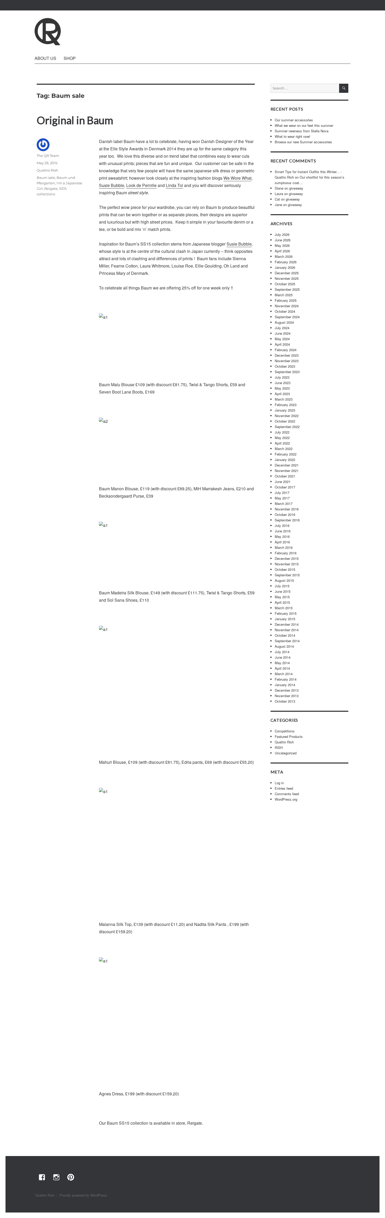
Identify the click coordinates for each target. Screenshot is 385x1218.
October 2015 (285, 569)
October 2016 (285, 514)
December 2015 (287, 558)
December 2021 (287, 465)
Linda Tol (174, 185)
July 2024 (282, 327)
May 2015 (282, 596)
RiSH (279, 747)
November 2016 (287, 508)
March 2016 (284, 547)
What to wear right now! (292, 136)
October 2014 (285, 635)
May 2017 (282, 498)
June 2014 (282, 657)
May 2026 (282, 245)
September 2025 (287, 289)
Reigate (51, 188)
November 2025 (287, 278)
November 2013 (287, 695)
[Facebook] (41, 1177)
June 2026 (282, 239)
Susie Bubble (111, 185)
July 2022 (282, 432)
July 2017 (282, 492)
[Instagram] (56, 1177)
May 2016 (282, 536)
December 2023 (287, 355)
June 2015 (282, 591)
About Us (45, 58)
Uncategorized (285, 752)
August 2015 (284, 580)
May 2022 (282, 437)
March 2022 (284, 448)
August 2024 (284, 322)
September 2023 (287, 371)
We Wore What (237, 178)
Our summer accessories (294, 119)
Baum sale (46, 177)
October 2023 (285, 366)
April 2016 (282, 541)
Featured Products (289, 736)
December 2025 (287, 272)
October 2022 (285, 421)
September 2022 (287, 426)
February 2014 (285, 679)
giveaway (296, 188)
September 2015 (287, 574)
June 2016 (282, 530)
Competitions (285, 730)
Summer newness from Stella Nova (301, 130)
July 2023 (282, 377)
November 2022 (287, 415)
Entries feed (284, 788)
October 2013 (285, 701)
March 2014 (284, 673)
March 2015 (284, 607)
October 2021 (285, 476)
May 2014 (282, 662)
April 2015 (282, 602)
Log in (279, 782)
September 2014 (287, 640)
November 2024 (287, 305)
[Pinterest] (70, 1177)
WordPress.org (286, 799)
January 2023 (285, 410)
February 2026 (285, 261)
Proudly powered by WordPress (83, 1195)
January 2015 (285, 618)
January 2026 (285, 267)
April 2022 (282, 443)
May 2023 (282, 388)
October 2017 (285, 487)
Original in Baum (75, 120)
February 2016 (285, 552)
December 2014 (287, 624)
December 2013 (287, 690)
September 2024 (287, 316)
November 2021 (287, 470)
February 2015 (285, 613)
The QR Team (48, 155)
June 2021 (282, 481)
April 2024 (282, 344)
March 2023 (284, 399)
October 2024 (285, 311)
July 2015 (282, 585)
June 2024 (282, 333)
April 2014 (282, 668)
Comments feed (287, 793)
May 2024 (282, 338)
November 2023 (287, 360)
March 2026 (284, 256)
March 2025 (284, 294)
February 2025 (285, 300)
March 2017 (284, 503)
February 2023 (285, 404)
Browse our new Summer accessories (303, 141)
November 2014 (287, 629)
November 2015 (287, 563)
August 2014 (284, 646)
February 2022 (285, 454)
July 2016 (282, 525)
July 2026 (282, 234)
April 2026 (282, 250)
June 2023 (282, 382)
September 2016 (287, 519)
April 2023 (282, 393)
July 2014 (282, 651)
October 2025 (285, 283)
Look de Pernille (141, 185)
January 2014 (285, 684)
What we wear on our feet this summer (304, 125)
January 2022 (285, 459)
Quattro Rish (47, 170)
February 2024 (285, 349)
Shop (70, 58)
